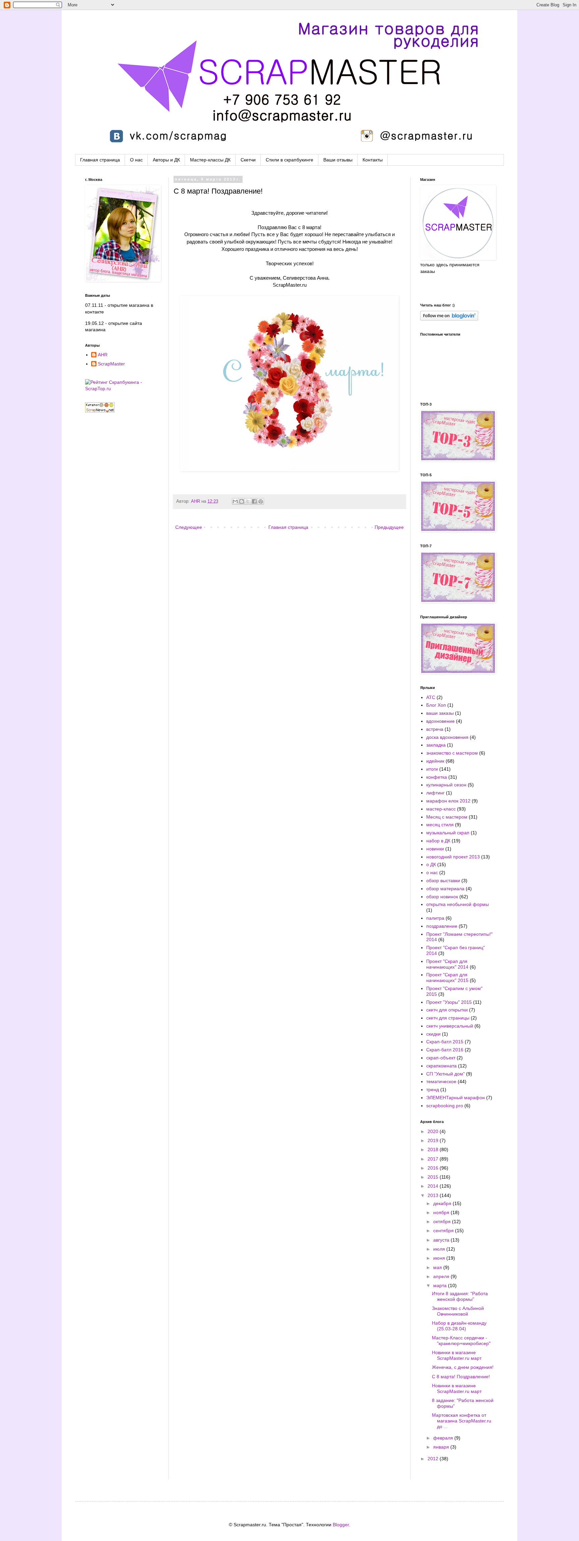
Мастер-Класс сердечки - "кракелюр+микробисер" (461, 1340)
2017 (434, 1159)
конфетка (436, 777)
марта (440, 1285)
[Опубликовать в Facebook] (254, 501)
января (441, 1447)
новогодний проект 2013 (453, 856)
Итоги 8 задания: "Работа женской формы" (460, 1296)
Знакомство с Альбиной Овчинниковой (458, 1311)
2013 (434, 1195)
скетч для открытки (447, 1009)
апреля (442, 1276)
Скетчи (248, 159)
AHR (196, 501)
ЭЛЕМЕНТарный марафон (455, 1097)
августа (442, 1240)
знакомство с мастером (452, 753)
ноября (442, 1212)
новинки (435, 848)
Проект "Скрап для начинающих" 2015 (447, 977)
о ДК (431, 864)
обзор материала (445, 888)
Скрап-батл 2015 (444, 1041)
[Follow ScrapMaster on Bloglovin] (449, 319)
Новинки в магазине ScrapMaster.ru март (456, 1355)
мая (438, 1267)
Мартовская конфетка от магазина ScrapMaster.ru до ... (461, 1420)
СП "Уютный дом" (445, 1073)
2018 (434, 1149)
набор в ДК (438, 840)
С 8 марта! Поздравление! (461, 1376)
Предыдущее (389, 527)
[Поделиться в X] (248, 501)
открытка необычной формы (457, 904)
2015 (434, 1177)
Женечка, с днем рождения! (463, 1367)
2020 (434, 1131)
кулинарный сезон (446, 784)
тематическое (441, 1081)
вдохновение (440, 721)
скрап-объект (440, 1057)
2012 (434, 1458)
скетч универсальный (449, 1026)
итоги (432, 769)
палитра (435, 918)
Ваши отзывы (337, 159)
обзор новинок (442, 896)
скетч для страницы (447, 1018)
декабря (443, 1203)
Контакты (373, 159)
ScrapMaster (111, 363)
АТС (430, 697)
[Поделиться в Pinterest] (260, 501)
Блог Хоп (436, 705)
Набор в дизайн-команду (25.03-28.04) (459, 1325)
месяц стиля (440, 824)
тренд (432, 1089)
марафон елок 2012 (448, 800)
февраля (443, 1438)
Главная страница (100, 159)
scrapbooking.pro (444, 1105)
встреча (434, 729)
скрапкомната (441, 1065)
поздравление (441, 926)
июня (439, 1258)
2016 (434, 1168)
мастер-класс (441, 809)
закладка (436, 745)
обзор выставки (443, 880)
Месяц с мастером (446, 817)
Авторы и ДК (166, 159)
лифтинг (435, 792)
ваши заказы (440, 713)
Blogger (341, 1524)
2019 (434, 1140)
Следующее (188, 527)
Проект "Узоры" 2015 (449, 1002)
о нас (432, 872)
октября (442, 1221)
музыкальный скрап (447, 832)
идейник (435, 761)
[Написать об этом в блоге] (241, 501)
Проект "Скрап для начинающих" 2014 (447, 964)
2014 (434, 1186)
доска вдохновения (447, 737)
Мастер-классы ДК (210, 159)
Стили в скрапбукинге (289, 159)
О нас (136, 159)
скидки (433, 1034)
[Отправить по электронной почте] (235, 501)
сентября (444, 1230)
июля (439, 1249)
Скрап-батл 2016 (444, 1049)
